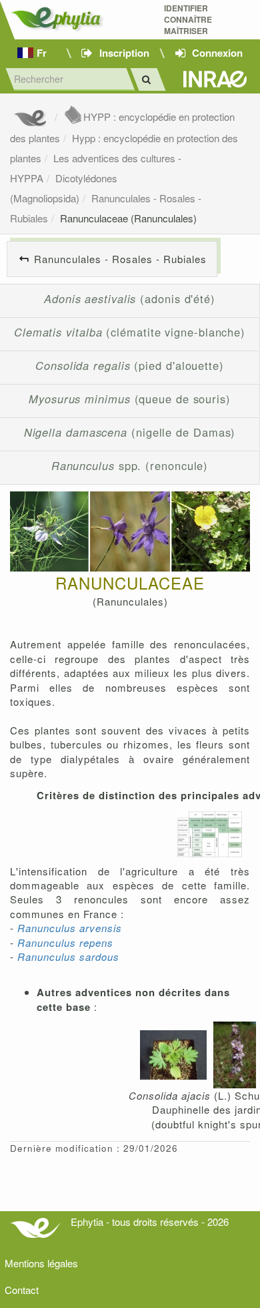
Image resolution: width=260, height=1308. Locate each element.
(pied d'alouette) (129, 365)
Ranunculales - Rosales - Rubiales (120, 259)
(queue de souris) (130, 399)
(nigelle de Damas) (130, 432)
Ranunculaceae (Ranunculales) (128, 218)
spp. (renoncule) (130, 465)
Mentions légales (41, 1263)
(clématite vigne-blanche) (129, 332)
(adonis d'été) (129, 298)
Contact (22, 1290)
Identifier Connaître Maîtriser (188, 20)
